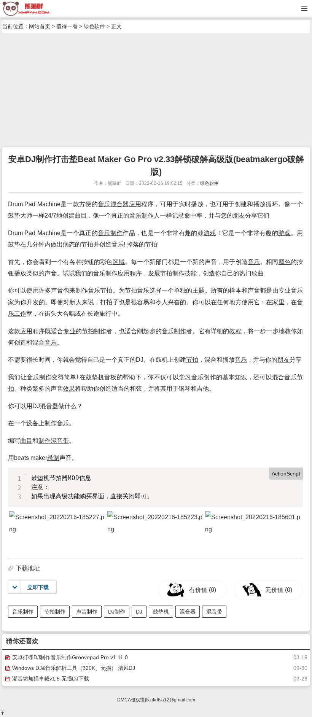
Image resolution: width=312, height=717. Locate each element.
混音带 (60, 440)
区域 (119, 262)
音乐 (104, 204)
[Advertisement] (156, 90)
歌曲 (258, 273)
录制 (53, 458)
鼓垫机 (95, 377)
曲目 (81, 215)
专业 (285, 290)
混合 (116, 204)
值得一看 (67, 26)
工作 (20, 313)
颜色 (285, 262)
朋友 (239, 215)
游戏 (210, 233)
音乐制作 (22, 612)
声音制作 (86, 612)
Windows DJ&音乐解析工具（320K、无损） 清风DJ (73, 668)
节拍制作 (54, 612)
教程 (235, 331)
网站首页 (39, 26)
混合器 (188, 612)
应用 (135, 204)
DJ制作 (116, 612)
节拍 (87, 244)
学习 (185, 377)
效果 (69, 388)
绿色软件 (94, 26)
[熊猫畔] (26, 8)
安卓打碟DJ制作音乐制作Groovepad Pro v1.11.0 (69, 657)
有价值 (202, 590)
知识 (241, 377)
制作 (148, 215)
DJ (139, 612)
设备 (32, 423)
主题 (199, 290)
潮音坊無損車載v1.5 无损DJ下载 (50, 679)
